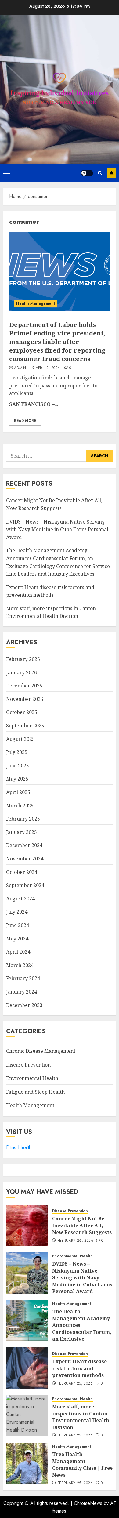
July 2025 (16, 752)
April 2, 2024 (48, 368)
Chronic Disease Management (40, 1051)
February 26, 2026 (75, 1240)
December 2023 (24, 1005)
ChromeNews (88, 1503)
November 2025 (24, 699)
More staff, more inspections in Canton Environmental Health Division (51, 612)
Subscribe (111, 173)
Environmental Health (32, 1078)
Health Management (35, 303)
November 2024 (24, 858)
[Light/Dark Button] (87, 173)
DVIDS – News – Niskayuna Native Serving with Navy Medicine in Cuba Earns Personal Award (57, 529)
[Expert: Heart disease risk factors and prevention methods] (27, 1368)
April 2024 (18, 951)
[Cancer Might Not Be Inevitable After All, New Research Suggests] (27, 1225)
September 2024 (25, 885)
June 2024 (17, 925)
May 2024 (17, 938)
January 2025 (21, 832)
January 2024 (21, 991)
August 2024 (20, 898)
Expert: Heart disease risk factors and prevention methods (79, 1368)
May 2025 (17, 778)
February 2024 (23, 978)
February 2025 (23, 818)
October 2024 (21, 872)
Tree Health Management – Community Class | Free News (82, 1464)
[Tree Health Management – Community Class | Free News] (27, 1463)
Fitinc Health (18, 1147)
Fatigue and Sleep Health (35, 1092)
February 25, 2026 (75, 1383)
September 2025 (25, 725)
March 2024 (20, 965)
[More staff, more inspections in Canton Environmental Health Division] (27, 1415)
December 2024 (24, 845)
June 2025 (17, 765)
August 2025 (20, 739)
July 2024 (16, 911)
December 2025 (24, 685)
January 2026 (21, 672)
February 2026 (23, 659)
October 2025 (21, 712)
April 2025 (18, 792)
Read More (25, 420)
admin (20, 368)
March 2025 (20, 805)
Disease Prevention (28, 1064)
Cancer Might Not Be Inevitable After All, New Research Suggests (82, 1225)
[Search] (100, 173)
